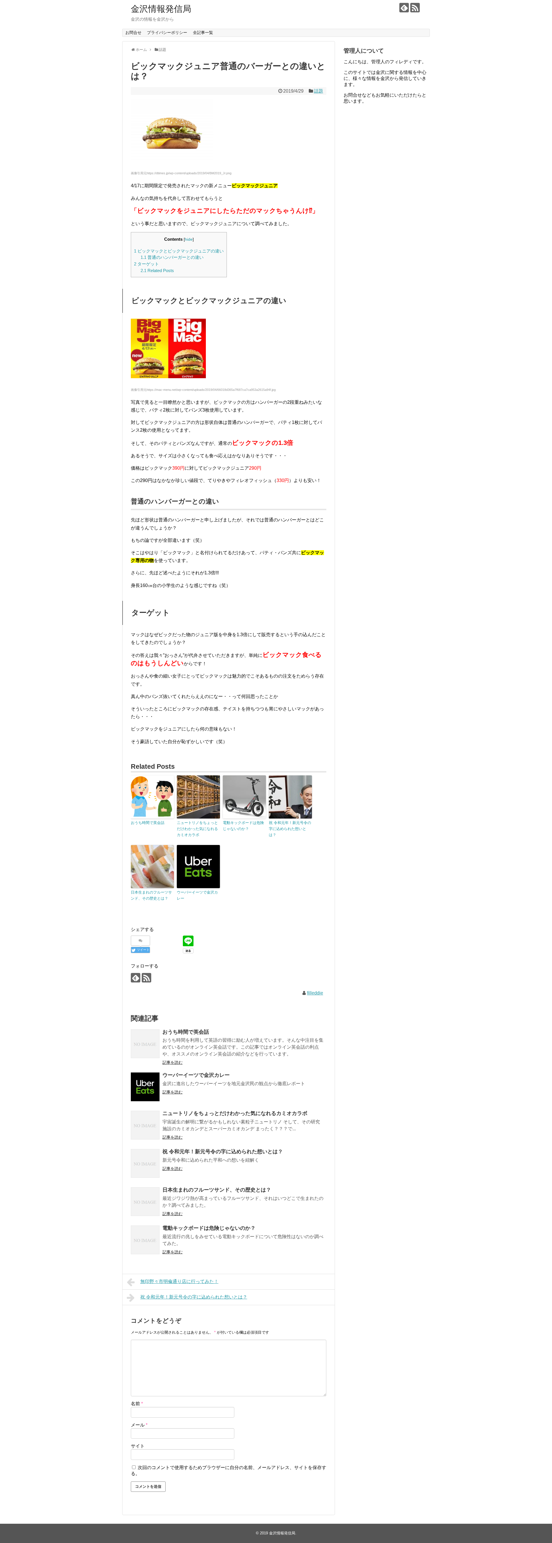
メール (139, 1424)
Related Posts (157, 270)
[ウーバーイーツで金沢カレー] (145, 1086)
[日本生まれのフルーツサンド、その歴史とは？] (145, 1201)
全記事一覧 (203, 32)
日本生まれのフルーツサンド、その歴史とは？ (151, 895)
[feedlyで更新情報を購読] (404, 7)
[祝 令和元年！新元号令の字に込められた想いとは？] (145, 1163)
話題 (318, 91)
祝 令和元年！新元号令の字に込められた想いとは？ (290, 829)
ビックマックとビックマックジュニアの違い (179, 250)
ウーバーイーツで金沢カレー (197, 895)
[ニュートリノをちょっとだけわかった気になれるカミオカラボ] (145, 1125)
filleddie (315, 993)
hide (189, 239)
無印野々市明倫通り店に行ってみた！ (179, 1281)
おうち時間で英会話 (147, 823)
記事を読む (172, 1062)
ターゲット (146, 263)
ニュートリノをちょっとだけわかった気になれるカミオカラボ (197, 829)
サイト (138, 1445)
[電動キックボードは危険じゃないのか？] (145, 1239)
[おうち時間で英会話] (145, 1043)
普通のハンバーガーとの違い (172, 257)
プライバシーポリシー (167, 32)
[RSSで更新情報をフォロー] (415, 7)
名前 (137, 1403)
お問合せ (133, 32)
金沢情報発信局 (161, 9)
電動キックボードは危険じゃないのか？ (243, 826)
